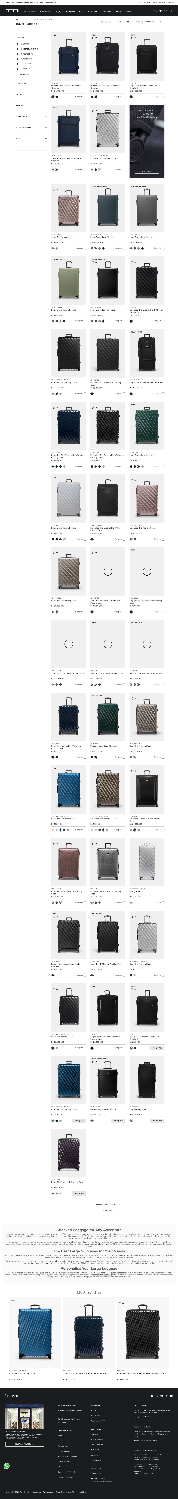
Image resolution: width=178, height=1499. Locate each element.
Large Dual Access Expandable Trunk (146, 382)
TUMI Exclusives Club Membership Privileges (70, 1412)
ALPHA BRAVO (96, 525)
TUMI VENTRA (95, 235)
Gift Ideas (94, 1455)
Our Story (94, 1434)
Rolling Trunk (135, 891)
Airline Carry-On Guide (66, 1462)
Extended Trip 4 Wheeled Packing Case (105, 384)
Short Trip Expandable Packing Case (67, 673)
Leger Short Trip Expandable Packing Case (146, 602)
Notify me (157, 1048)
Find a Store (145, 3)
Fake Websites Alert (65, 1477)
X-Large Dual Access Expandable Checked (66, 159)
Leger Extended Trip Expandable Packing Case (105, 1038)
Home (18, 19)
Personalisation (97, 1445)
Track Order (95, 1416)
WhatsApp (97, 1473)
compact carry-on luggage (38, 1263)
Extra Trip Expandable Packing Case (67, 1182)
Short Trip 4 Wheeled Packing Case (106, 964)
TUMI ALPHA (56, 83)
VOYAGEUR (134, 598)
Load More (108, 1210)
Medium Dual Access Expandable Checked (66, 87)
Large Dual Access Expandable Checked (143, 87)
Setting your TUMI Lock (66, 1472)
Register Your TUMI (98, 1421)
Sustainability (96, 1460)
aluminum (106, 1244)
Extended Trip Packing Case (103, 158)
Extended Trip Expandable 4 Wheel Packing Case (106, 529)
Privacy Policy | (77, 1492)
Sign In (93, 1410)
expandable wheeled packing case (64, 1261)
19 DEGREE (134, 307)
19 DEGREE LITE (57, 235)
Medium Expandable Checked (103, 746)
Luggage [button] (58, 12)
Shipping (61, 1436)
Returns (61, 1441)
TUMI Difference (97, 1439)
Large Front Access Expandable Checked (65, 965)
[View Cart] (170, 11)
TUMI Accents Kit (88, 1273)
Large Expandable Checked (102, 237)
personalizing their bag (102, 1275)
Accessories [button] (93, 12)
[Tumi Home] (12, 11)
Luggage (26, 19)
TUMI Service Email (100, 1479)
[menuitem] (29, 10)
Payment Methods (64, 1446)
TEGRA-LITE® (56, 671)
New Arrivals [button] (45, 12)
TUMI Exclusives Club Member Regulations (69, 1420)
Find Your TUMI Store (24, 1444)
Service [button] (128, 12)
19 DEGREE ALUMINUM (99, 156)
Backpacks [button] (70, 12)
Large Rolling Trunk (138, 1109)
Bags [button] (81, 12)
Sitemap (86, 1492)
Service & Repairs (64, 1451)
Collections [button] (106, 12)
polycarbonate (94, 1244)
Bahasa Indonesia (166, 3)
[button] (31, 37)
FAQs (60, 1467)
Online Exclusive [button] (29, 12)
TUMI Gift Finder (97, 1450)
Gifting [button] (118, 12)
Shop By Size (37, 19)
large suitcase (80, 1234)
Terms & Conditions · (64, 1492)
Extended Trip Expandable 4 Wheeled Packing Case (146, 311)
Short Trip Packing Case (62, 237)
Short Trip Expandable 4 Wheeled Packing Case (105, 602)
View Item (35, 1362)
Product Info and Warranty (67, 1456)
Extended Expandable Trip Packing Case (145, 820)
